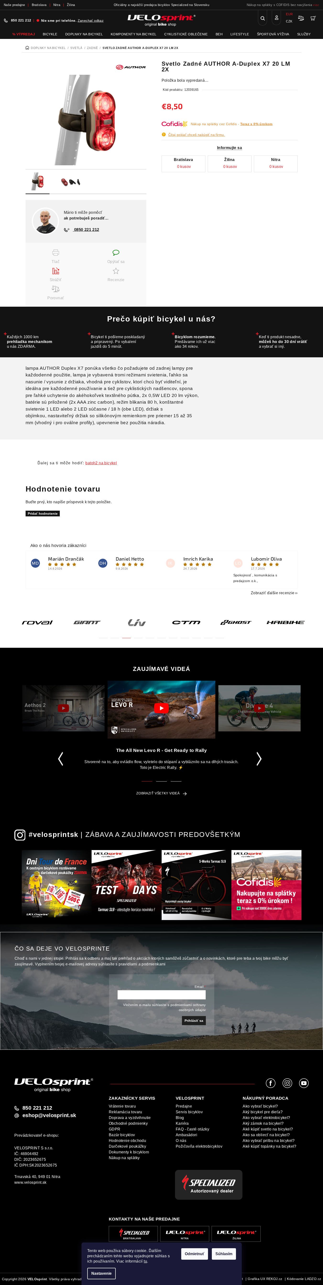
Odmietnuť (194, 1254)
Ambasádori (186, 1135)
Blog (180, 1118)
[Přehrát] (63, 708)
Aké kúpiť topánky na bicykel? (269, 1146)
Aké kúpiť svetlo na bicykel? (268, 1129)
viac (316, 5)
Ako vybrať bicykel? (260, 1106)
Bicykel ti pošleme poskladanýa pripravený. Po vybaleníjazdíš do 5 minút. (118, 341)
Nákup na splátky (124, 1158)
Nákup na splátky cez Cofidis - (232, 124)
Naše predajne (14, 5)
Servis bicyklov (189, 1112)
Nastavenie (101, 1273)
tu (145, 1261)
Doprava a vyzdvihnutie (130, 1118)
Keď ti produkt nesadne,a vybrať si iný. (283, 341)
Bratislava (39, 5)
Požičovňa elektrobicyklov (199, 1146)
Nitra (56, 5)
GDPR (114, 1129)
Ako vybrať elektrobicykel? (266, 1118)
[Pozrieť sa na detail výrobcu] (130, 66)
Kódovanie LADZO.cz (304, 1279)
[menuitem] (24, 34)
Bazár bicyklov (122, 1135)
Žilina (71, 5)
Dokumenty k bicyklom (129, 1152)
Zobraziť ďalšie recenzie (273, 593)
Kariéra (182, 1123)
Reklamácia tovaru (125, 1112)
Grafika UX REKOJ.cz (265, 1279)
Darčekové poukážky (127, 1146)
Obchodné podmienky (128, 1123)
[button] (103, 635)
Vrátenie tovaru (122, 1106)
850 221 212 (21, 20)
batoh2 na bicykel (101, 463)
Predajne (184, 1106)
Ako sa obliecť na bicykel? (266, 1135)
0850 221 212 (86, 229)
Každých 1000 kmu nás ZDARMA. (29, 341)
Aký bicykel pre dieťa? (263, 1112)
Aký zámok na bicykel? (263, 1123)
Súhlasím (223, 1254)
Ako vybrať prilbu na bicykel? (269, 1141)
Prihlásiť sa (194, 1021)
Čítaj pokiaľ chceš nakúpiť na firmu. (196, 135)
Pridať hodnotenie (43, 513)
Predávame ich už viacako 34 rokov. (195, 341)
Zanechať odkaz (91, 20)
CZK (289, 21)
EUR (289, 14)
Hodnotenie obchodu (127, 1141)
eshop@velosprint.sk (49, 1115)
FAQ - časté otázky (192, 1129)
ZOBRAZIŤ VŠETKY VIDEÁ (158, 793)
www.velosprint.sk (30, 1182)
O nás (181, 1141)
